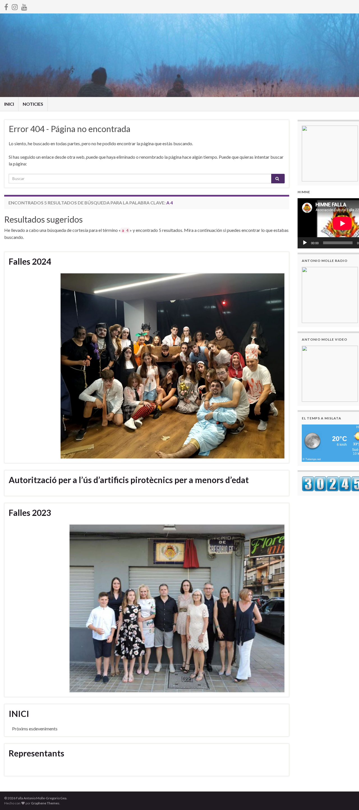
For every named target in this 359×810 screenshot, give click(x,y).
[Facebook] (6, 6)
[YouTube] (24, 6)
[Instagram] (15, 6)
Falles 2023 (30, 512)
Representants (36, 753)
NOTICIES (33, 104)
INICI (9, 104)
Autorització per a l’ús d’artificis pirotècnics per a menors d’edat (129, 480)
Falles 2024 (30, 261)
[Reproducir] (305, 243)
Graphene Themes (45, 803)
